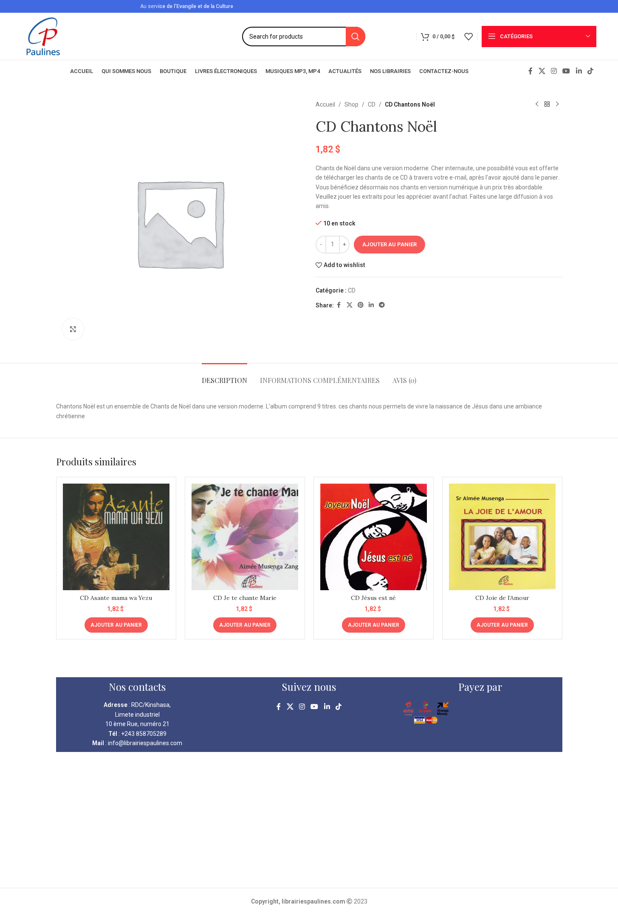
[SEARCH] (355, 36)
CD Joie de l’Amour (502, 598)
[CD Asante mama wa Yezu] (116, 537)
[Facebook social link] (530, 71)
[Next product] (557, 104)
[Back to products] (547, 104)
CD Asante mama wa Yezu (116, 598)
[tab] (224, 376)
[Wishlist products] (468, 36)
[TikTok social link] (590, 71)
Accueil (325, 104)
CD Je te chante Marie (245, 598)
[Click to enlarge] (73, 329)
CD (371, 104)
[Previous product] (537, 104)
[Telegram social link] (381, 305)
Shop (351, 104)
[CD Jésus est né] (373, 537)
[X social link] (542, 71)
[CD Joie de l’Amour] (502, 537)
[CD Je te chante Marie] (245, 537)
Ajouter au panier (389, 244)
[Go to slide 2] (313, 658)
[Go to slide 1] (305, 658)
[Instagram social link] (553, 71)
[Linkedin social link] (578, 71)
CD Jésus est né (373, 598)
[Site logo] (43, 35)
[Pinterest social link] (360, 305)
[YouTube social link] (566, 71)
